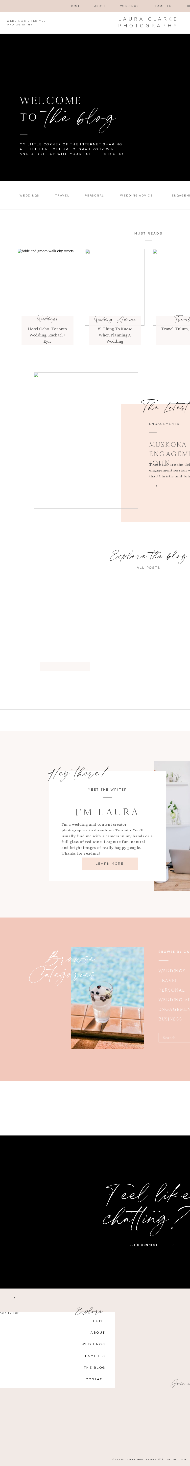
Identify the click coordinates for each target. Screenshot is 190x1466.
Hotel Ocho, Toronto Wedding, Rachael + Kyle (47, 335)
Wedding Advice (115, 319)
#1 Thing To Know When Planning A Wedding (115, 335)
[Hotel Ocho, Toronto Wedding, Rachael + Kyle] (47, 287)
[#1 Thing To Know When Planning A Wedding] (114, 287)
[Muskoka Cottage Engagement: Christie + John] (86, 440)
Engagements (164, 424)
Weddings (47, 318)
